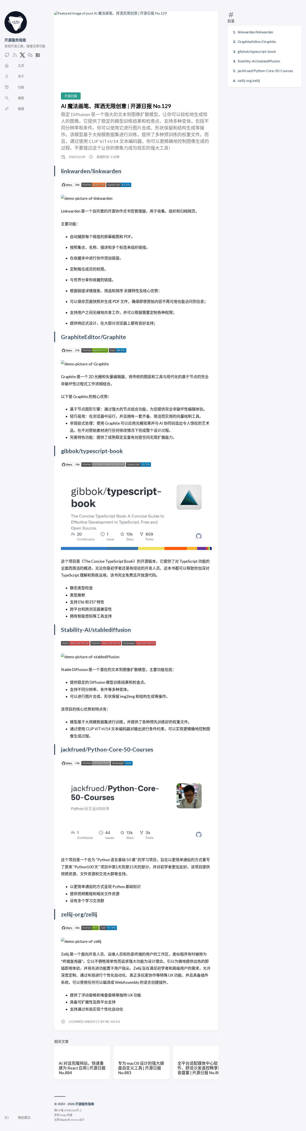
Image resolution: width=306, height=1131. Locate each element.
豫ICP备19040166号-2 (67, 1110)
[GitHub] (7, 56)
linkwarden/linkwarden (255, 32)
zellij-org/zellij (249, 80)
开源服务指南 (15, 40)
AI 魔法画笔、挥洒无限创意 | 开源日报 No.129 (116, 106)
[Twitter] (22, 56)
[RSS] (14, 56)
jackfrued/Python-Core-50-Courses (265, 70)
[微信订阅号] (30, 56)
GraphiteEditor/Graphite (257, 41)
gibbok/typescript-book (257, 51)
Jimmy (75, 1119)
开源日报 (71, 96)
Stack (63, 1119)
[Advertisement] (136, 55)
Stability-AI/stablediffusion (259, 61)
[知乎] (37, 56)
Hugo (63, 1115)
